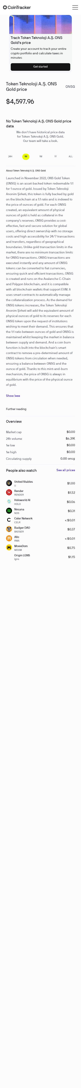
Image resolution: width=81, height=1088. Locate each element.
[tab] (10, 157)
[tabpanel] (20, 104)
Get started (40, 66)
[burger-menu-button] (75, 7)
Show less (13, 396)
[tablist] (40, 157)
